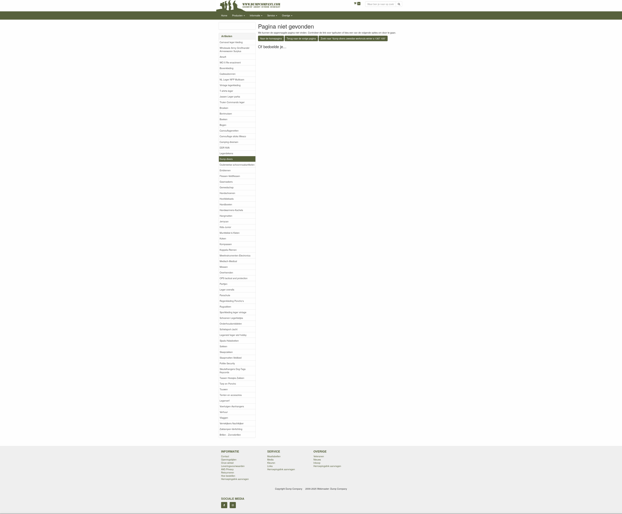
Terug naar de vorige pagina (301, 38)
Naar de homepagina (271, 38)
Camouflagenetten (229, 130)
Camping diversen (229, 142)
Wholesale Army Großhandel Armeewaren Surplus (234, 49)
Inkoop (316, 462)
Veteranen (318, 456)
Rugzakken (225, 306)
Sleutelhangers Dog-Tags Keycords (233, 370)
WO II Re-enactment (230, 62)
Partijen (223, 283)
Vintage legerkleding (230, 85)
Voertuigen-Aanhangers (232, 406)
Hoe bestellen (228, 475)
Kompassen (226, 244)
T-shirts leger (226, 90)
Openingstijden (228, 459)
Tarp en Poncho (228, 383)
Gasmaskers (226, 181)
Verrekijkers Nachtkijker (232, 423)
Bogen (223, 125)
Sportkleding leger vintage (233, 312)
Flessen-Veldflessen (230, 176)
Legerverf (225, 400)
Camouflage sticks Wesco (233, 136)
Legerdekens (226, 153)
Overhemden (226, 272)
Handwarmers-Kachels (231, 210)
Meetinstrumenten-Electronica (235, 255)
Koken (223, 238)
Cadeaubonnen (228, 73)
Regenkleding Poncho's (232, 300)
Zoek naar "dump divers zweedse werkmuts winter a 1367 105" (353, 38)
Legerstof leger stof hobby (233, 335)
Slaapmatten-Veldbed (231, 357)
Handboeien (226, 204)
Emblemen (225, 170)
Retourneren (227, 472)
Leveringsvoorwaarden (233, 466)
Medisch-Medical (228, 261)
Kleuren (271, 462)
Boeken (223, 119)
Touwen (224, 389)
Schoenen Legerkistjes (231, 318)
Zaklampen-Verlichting (231, 429)
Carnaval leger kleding (231, 42)
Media (270, 459)
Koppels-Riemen (228, 249)
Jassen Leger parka (230, 96)
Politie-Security (227, 363)
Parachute (225, 295)
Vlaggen (224, 417)
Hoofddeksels (227, 198)
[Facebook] (224, 505)
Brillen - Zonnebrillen (230, 434)
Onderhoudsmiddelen (231, 323)
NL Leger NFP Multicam (232, 79)
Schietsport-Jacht (228, 329)
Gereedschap (227, 187)
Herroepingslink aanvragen (235, 479)
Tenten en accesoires (231, 395)
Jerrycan (224, 221)
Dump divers (226, 159)
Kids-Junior (225, 227)
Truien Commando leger (232, 102)
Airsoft (223, 56)
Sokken (223, 346)
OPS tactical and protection (234, 278)
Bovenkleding (226, 68)
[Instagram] (233, 505)
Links (270, 466)
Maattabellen (274, 456)
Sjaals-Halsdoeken (229, 340)
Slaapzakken (226, 352)
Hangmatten (226, 215)
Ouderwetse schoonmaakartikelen (237, 164)
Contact (225, 456)
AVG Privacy (227, 469)
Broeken (224, 107)
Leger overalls (227, 289)
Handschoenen (227, 193)
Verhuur (224, 412)
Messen (224, 266)
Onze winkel (227, 462)
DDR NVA (225, 147)
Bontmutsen (226, 113)
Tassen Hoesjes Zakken (232, 378)
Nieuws (317, 459)
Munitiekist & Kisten (230, 232)
